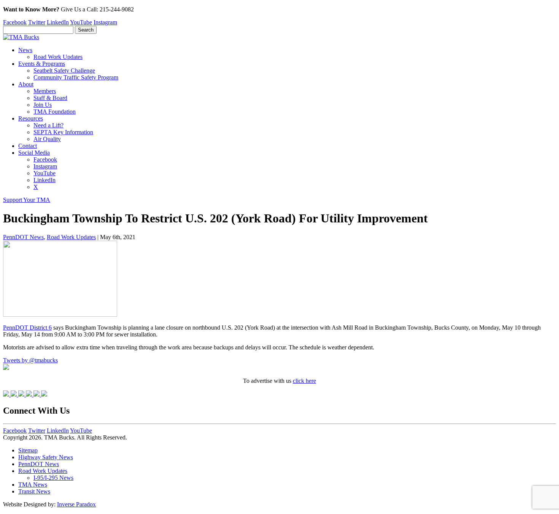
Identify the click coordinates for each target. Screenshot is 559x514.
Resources (30, 118)
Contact (27, 146)
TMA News (32, 484)
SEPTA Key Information (63, 132)
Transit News (34, 491)
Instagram (105, 22)
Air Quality (47, 139)
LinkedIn (58, 22)
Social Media (34, 152)
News (25, 50)
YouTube (81, 22)
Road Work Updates (58, 57)
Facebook (15, 22)
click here (304, 381)
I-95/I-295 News (53, 477)
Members (44, 91)
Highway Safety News (45, 457)
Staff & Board (50, 98)
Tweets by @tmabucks (30, 360)
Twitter (36, 22)
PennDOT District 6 (27, 327)
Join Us (42, 105)
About (25, 84)
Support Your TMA (26, 200)
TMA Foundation (54, 111)
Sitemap (28, 450)
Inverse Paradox (76, 504)
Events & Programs (41, 63)
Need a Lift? (48, 125)
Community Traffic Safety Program (75, 77)
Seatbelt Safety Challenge (64, 70)
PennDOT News (23, 237)
